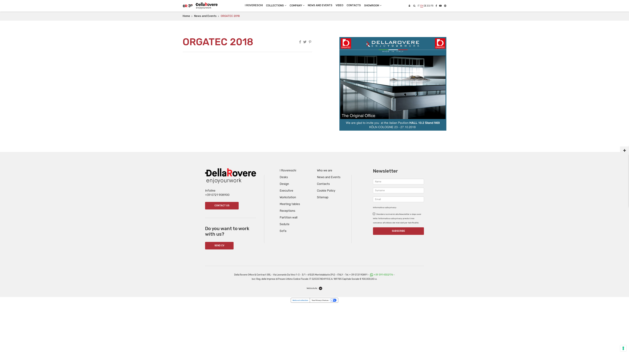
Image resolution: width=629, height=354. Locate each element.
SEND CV (219, 245)
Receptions (287, 211)
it (419, 5)
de (425, 5)
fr (432, 5)
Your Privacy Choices (320, 300)
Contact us (221, 205)
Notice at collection (300, 300)
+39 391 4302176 (383, 274)
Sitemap (322, 197)
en (421, 5)
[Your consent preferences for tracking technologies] (623, 348)
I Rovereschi (254, 5)
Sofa (283, 231)
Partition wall (288, 217)
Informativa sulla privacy (384, 207)
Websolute (312, 288)
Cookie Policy (326, 190)
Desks (284, 177)
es (428, 5)
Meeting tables (290, 204)
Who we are (324, 170)
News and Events (205, 16)
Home (186, 16)
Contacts (323, 184)
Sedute (284, 224)
